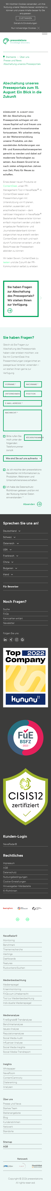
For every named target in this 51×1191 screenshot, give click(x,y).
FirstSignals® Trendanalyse (17, 1019)
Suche (6, 609)
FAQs (6, 614)
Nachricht (11, 413)
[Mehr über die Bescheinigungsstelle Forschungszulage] (25, 737)
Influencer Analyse (13, 1042)
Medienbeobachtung (14, 980)
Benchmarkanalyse (13, 1024)
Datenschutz (9, 872)
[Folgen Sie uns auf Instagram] (17, 640)
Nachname (32, 384)
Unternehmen (12, 395)
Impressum (9, 863)
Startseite (10, 57)
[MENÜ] (44, 33)
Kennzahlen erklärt (13, 618)
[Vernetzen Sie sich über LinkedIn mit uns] (5, 640)
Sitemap (7, 1142)
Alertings (8, 954)
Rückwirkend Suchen (14, 968)
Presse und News (12, 60)
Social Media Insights (14, 1047)
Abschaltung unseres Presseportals (22, 64)
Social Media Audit (13, 1038)
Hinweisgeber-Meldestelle (17, 886)
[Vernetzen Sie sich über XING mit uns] (11, 640)
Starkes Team (10, 1108)
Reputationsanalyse (13, 1033)
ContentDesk (10, 186)
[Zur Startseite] (16, 41)
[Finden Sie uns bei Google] (22, 640)
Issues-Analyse (11, 1029)
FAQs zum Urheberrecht (15, 993)
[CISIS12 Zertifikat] (25, 796)
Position (30, 394)
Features (7, 963)
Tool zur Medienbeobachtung (18, 998)
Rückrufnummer (35, 438)
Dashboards (9, 958)
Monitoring (9, 940)
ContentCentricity (12, 1077)
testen (6, 262)
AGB (5, 867)
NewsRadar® (10, 844)
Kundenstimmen (11, 1122)
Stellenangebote (12, 1113)
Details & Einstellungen (25, 23)
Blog (5, 1117)
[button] (17, 919)
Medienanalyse (11, 1015)
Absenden (29, 504)
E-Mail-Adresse (14, 403)
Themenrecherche (13, 949)
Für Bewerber (10, 586)
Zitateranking (10, 1082)
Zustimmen (25, 18)
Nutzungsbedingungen (15, 877)
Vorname (10, 384)
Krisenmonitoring (12, 989)
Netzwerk (8, 1126)
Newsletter (9, 623)
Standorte (8, 1131)
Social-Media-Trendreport (16, 1052)
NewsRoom (9, 1073)
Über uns (24, 57)
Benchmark (9, 945)
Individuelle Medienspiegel (17, 1003)
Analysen (8, 1087)
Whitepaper (9, 1068)
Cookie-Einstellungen (14, 881)
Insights (7, 1064)
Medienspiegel (11, 984)
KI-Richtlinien (10, 890)
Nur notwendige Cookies (23, 28)
